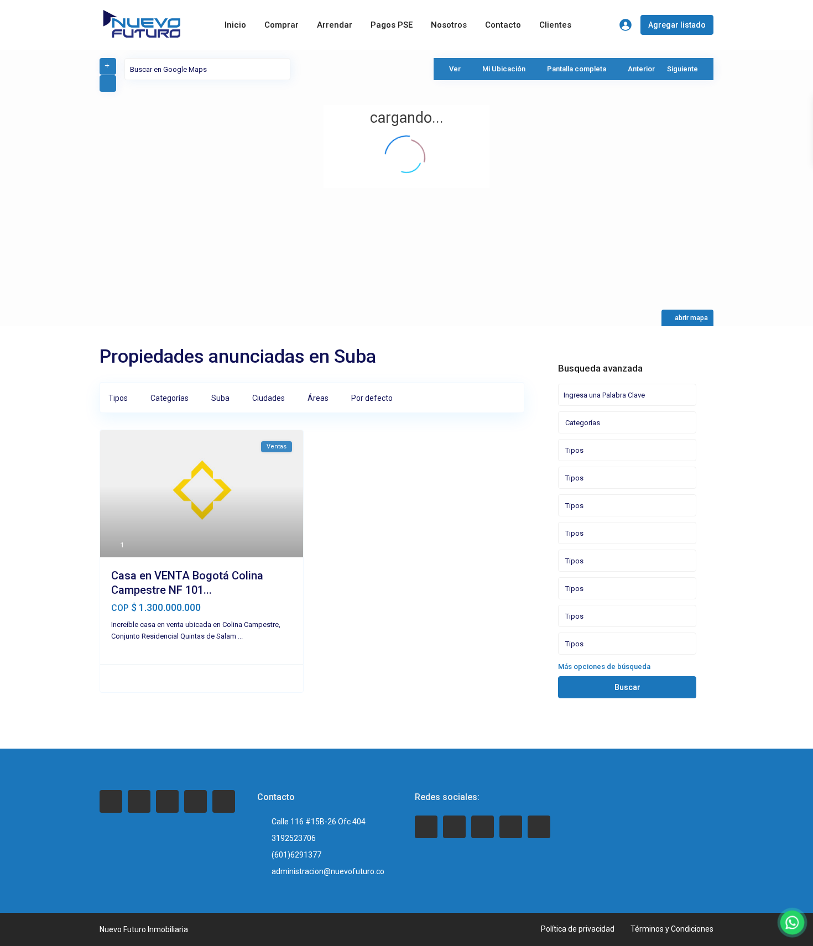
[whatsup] (454, 827)
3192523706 (294, 838)
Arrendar (334, 25)
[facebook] (111, 801)
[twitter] (139, 801)
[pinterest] (195, 801)
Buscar (627, 687)
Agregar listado (677, 24)
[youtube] (510, 827)
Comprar (281, 25)
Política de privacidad (577, 928)
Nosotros (449, 25)
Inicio (235, 25)
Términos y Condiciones (671, 928)
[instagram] (223, 801)
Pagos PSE (392, 25)
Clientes (555, 25)
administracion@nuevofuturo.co (328, 871)
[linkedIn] (167, 801)
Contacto (503, 25)
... (240, 636)
